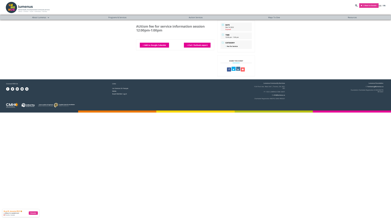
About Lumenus (39, 17)
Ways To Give (274, 17)
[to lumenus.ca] (28, 7)
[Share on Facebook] (229, 69)
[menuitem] (39, 17)
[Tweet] (234, 69)
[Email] (243, 69)
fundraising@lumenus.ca (375, 86)
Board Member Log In (119, 94)
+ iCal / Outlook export (197, 45)
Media (114, 91)
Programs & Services (117, 17)
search (356, 5)
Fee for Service (232, 46)
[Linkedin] (238, 69)
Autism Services (196, 17)
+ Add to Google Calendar (154, 45)
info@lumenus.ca (279, 95)
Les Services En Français (120, 88)
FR (384, 5)
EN (380, 5)
